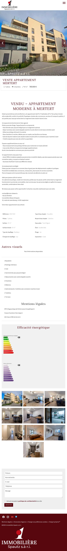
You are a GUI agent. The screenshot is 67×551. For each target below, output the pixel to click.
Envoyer (9, 505)
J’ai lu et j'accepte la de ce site (24, 501)
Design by (54, 522)
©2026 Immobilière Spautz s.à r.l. (11, 525)
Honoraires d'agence (20, 522)
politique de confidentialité (27, 501)
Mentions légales (7, 522)
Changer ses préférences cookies (37, 522)
